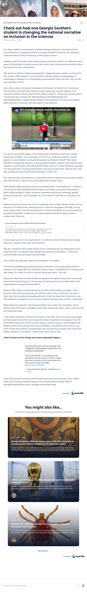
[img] (13, 495)
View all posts (44, 551)
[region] (43, 218)
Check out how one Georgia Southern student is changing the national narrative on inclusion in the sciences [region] (42, 32)
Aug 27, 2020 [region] (10, 40)
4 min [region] (19, 40)
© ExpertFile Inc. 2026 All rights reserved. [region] (15, 586)
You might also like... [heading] (43, 407)
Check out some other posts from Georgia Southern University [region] (43, 412)
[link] (43, 393)
